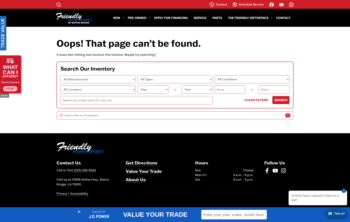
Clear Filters (256, 100)
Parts (217, 18)
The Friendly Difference (248, 18)
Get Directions (141, 162)
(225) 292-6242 (85, 170)
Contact (283, 18)
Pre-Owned (137, 18)
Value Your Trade (144, 171)
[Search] (59, 4)
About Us (136, 179)
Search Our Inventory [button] (88, 69)
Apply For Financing (171, 18)
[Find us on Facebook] (271, 4)
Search (280, 100)
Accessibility (79, 193)
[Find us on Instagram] (291, 4)
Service (200, 18)
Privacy (62, 193)
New (116, 18)
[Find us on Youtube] (281, 4)
